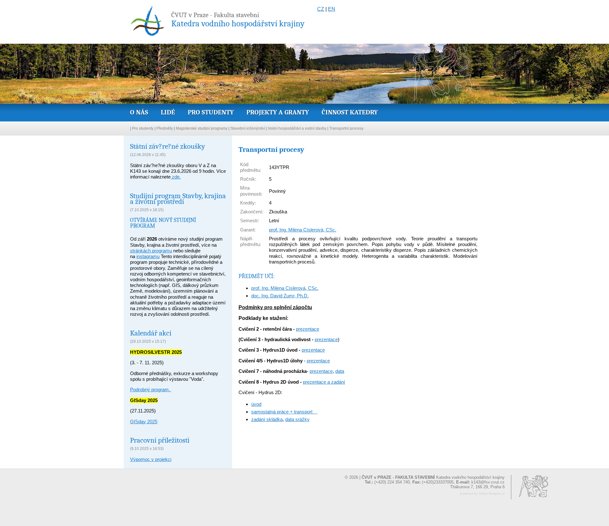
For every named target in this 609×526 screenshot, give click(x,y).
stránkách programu (151, 250)
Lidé (168, 112)
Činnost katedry (350, 112)
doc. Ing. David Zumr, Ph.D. (280, 295)
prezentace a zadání (324, 382)
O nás (139, 112)
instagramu (148, 256)
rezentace (319, 360)
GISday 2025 (143, 421)
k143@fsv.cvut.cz (488, 482)
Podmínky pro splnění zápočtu (275, 307)
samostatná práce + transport (284, 411)
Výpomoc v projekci (150, 459)
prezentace (307, 329)
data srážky (297, 419)
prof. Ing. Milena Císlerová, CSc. (302, 229)
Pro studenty (211, 112)
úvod (256, 404)
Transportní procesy (346, 128)
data (339, 371)
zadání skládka (267, 419)
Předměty (164, 128)
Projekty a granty (277, 112)
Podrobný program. (150, 389)
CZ (320, 9)
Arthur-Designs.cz (492, 493)
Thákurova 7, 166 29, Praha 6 (477, 486)
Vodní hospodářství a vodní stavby (297, 128)
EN (331, 9)
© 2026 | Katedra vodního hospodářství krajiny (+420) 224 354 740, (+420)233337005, (425, 479)
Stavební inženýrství (247, 128)
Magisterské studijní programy (201, 128)
